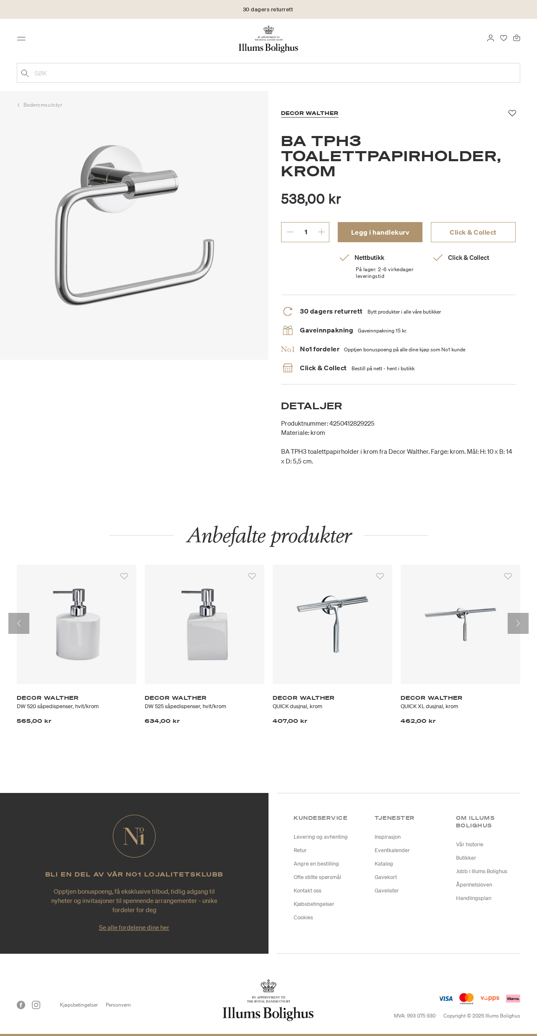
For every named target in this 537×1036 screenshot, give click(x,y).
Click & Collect (473, 232)
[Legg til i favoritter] (124, 576)
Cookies (303, 917)
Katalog (384, 863)
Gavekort (386, 877)
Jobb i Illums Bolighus (481, 871)
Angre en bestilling (316, 863)
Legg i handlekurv (380, 232)
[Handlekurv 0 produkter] (516, 37)
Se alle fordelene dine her (134, 927)
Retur (300, 850)
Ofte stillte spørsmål (317, 877)
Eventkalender (392, 850)
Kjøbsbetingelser (314, 904)
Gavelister (387, 890)
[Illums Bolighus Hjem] (268, 38)
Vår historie (469, 844)
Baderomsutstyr (43, 104)
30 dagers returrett (268, 9)
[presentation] (18, 623)
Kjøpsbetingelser (79, 1004)
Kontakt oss (307, 890)
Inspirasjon (388, 836)
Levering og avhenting (321, 836)
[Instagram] (36, 1005)
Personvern (118, 1004)
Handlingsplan (473, 898)
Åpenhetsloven (474, 884)
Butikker (466, 857)
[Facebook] (21, 1005)
